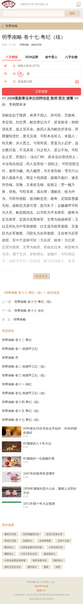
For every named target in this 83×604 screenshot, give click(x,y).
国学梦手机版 (41, 586)
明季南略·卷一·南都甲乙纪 (20, 348)
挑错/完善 (36, 44)
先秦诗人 (27, 540)
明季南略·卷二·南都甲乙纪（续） (24, 366)
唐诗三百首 (10, 534)
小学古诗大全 (56, 547)
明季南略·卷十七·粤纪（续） (21, 419)
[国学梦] (10, 4)
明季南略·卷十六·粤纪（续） (33, 301)
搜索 (72, 13)
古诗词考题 (45, 540)
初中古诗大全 (40, 560)
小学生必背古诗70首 (31, 547)
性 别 (10, 73)
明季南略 (11, 26)
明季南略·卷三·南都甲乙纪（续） (24, 375)
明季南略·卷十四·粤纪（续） (21, 402)
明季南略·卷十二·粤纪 (17, 340)
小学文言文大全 (29, 554)
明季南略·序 (10, 357)
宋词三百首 (10, 540)
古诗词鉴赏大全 (31, 534)
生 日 (10, 81)
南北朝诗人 (49, 554)
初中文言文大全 (12, 567)
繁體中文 (41, 590)
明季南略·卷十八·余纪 (29, 310)
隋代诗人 (58, 560)
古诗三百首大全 (54, 534)
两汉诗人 (9, 547)
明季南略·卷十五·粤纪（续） (21, 411)
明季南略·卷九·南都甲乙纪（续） (24, 393)
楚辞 (46, 567)
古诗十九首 (63, 540)
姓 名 (10, 65)
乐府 (57, 567)
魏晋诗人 (9, 554)
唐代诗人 (32, 567)
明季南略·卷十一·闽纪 (17, 384)
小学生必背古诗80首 (15, 560)
